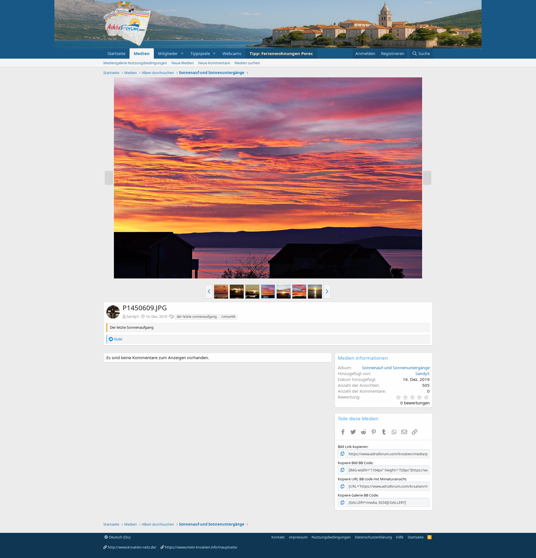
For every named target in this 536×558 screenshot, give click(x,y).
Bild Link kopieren (352, 446)
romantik (228, 316)
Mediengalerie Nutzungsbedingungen (135, 62)
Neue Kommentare (214, 62)
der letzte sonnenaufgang (197, 316)
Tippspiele (200, 53)
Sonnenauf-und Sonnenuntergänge (396, 367)
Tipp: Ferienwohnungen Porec (281, 53)
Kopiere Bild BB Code (355, 462)
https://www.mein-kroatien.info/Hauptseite (201, 547)
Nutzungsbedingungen (331, 537)
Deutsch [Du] (119, 537)
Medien (142, 53)
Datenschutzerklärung (373, 537)
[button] (182, 53)
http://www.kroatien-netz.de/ (132, 547)
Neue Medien (182, 62)
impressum (298, 537)
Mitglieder (168, 53)
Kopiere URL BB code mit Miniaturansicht (372, 478)
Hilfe (399, 537)
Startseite (116, 53)
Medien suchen (247, 62)
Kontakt (278, 537)
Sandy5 (132, 316)
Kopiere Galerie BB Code (358, 495)
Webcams (231, 53)
